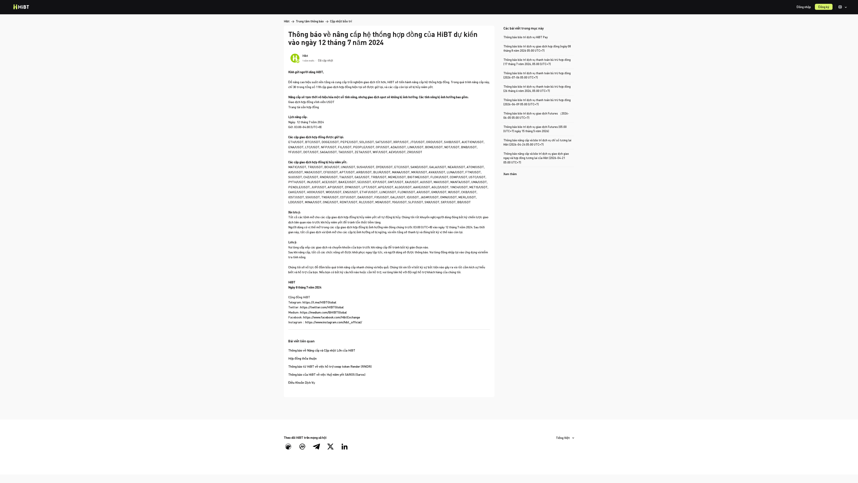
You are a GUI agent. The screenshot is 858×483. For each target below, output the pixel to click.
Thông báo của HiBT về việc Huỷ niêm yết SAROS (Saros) (326, 374)
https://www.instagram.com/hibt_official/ (333, 322)
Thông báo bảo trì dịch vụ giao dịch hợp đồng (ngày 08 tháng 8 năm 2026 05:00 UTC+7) (537, 48)
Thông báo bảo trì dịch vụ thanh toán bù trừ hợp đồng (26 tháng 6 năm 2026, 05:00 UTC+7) (537, 89)
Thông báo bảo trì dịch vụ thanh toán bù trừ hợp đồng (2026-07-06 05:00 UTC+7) (537, 75)
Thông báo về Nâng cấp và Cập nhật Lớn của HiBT (321, 350)
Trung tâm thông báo (310, 21)
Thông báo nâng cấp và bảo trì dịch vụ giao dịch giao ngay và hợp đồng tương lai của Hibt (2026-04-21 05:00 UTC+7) (536, 158)
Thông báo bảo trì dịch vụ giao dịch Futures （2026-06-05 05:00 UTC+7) (536, 116)
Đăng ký (823, 7)
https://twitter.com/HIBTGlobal (322, 307)
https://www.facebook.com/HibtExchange (331, 317)
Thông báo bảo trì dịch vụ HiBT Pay (525, 37)
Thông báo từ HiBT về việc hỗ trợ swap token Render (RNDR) (330, 366)
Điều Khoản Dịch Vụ (301, 382)
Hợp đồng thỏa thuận (302, 358)
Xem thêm (510, 174)
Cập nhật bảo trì (341, 21)
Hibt (287, 21)
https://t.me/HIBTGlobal (319, 302)
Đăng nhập (804, 7)
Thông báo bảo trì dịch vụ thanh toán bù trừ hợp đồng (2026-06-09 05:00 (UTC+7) (537, 102)
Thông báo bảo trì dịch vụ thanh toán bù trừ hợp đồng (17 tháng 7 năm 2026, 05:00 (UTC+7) (537, 62)
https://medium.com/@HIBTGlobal (323, 312)
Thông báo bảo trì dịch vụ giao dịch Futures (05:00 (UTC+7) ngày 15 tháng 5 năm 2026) (535, 129)
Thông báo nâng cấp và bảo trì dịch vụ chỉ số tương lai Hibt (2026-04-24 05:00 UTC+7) (537, 142)
